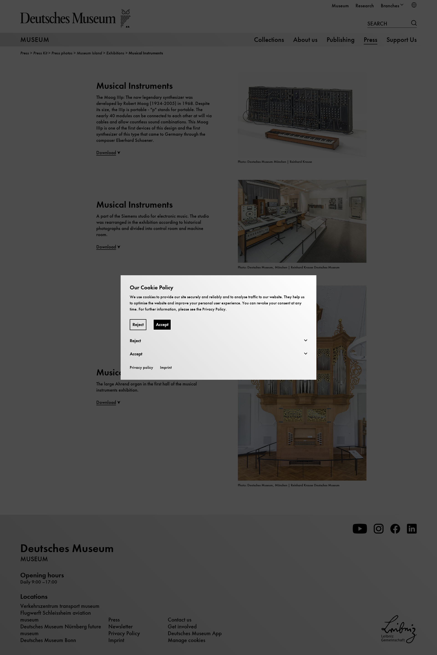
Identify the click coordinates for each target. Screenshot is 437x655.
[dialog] (218, 327)
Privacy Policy (214, 309)
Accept (162, 324)
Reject (138, 324)
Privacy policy (141, 367)
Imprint (166, 367)
